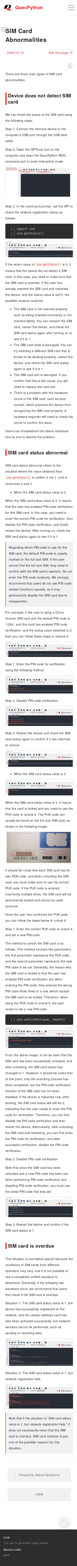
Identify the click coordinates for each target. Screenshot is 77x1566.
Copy (67, 228)
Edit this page (58, 52)
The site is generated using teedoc (26, 1543)
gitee (7, 1555)
